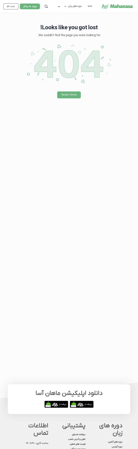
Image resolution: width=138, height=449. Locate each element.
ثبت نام (11, 6)
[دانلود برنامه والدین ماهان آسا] (56, 404)
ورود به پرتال (30, 6)
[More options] (59, 6)
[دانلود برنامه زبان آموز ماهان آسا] (82, 404)
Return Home (69, 94)
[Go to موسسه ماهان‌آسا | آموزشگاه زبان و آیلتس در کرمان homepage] (117, 6)
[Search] (46, 6)
